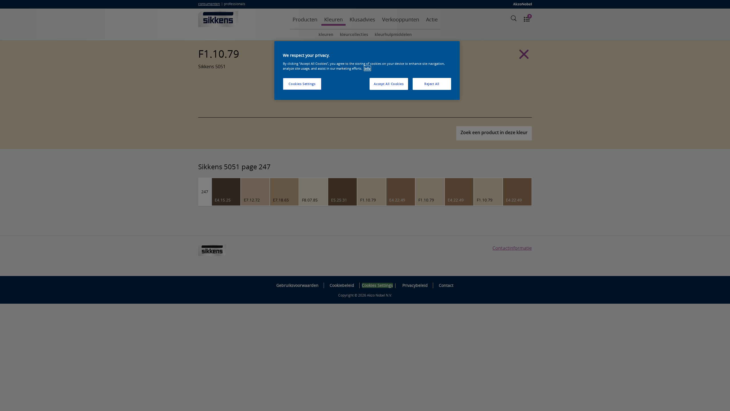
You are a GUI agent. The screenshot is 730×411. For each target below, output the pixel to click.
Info (367, 68)
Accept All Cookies (388, 84)
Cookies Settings (302, 84)
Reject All (431, 84)
